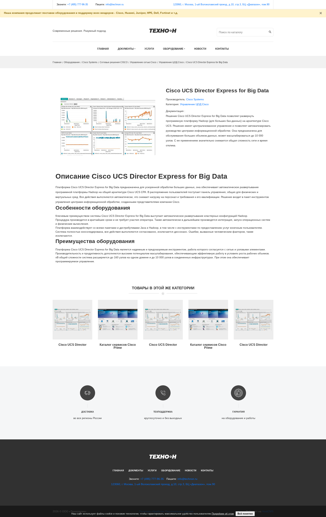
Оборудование (72, 62)
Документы (135, 470)
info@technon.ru (115, 4)
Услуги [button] (149, 48)
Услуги (152, 470)
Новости (190, 470)
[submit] (270, 32)
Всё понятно (245, 513)
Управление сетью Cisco (143, 62)
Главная (103, 48)
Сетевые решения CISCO (114, 62)
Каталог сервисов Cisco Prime (118, 346)
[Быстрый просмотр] (72, 322)
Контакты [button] (222, 48)
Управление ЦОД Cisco (171, 62)
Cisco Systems (89, 62)
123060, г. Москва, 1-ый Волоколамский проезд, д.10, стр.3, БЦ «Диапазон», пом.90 (221, 4)
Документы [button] (126, 48)
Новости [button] (200, 48)
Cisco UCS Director (72, 344)
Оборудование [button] (173, 48)
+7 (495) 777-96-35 (77, 4)
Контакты (207, 470)
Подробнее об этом (223, 513)
